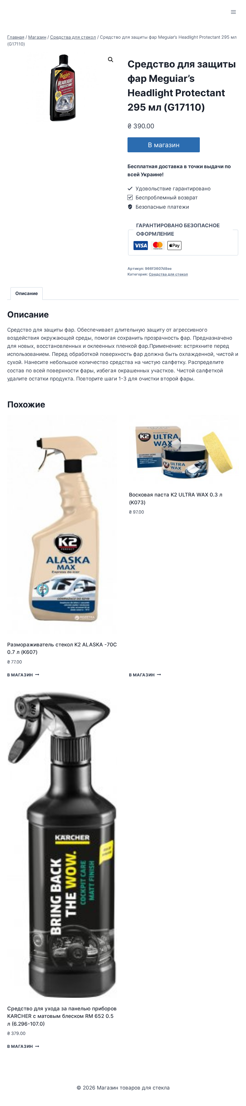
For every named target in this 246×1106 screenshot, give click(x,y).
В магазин (163, 145)
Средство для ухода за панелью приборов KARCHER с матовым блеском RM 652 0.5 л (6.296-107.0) (62, 1016)
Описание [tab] (26, 293)
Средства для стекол (168, 274)
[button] (110, 59)
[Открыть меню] (233, 11)
